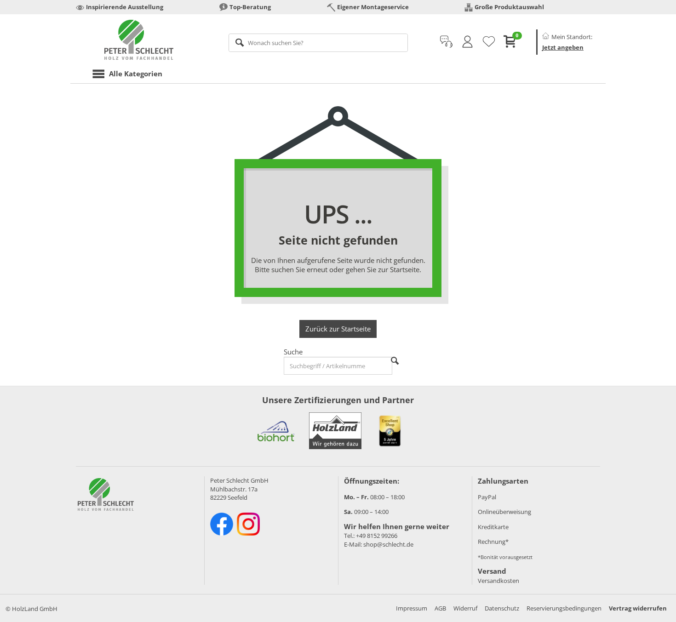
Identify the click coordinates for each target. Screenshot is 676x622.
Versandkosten (498, 580)
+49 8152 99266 (376, 535)
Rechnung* (493, 541)
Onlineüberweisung (504, 512)
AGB (440, 608)
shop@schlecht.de (388, 544)
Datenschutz (502, 608)
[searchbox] (318, 42)
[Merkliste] (488, 42)
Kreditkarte (493, 527)
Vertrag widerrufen (638, 608)
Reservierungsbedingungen (564, 608)
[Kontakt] (446, 42)
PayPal (487, 497)
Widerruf (465, 608)
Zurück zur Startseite (338, 328)
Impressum (411, 608)
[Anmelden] (467, 42)
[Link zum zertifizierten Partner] (276, 430)
